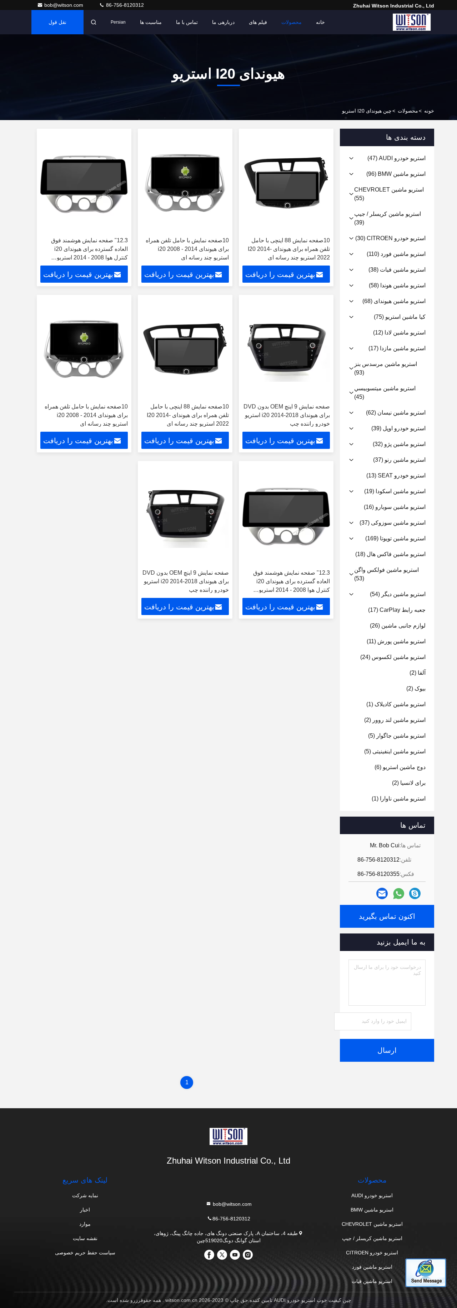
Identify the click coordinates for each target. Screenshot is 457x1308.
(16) (395, 507)
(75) (400, 317)
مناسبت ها (151, 22)
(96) (396, 174)
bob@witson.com (64, 5)
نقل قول (57, 22)
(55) (389, 194)
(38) (397, 270)
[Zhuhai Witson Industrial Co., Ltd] (411, 22)
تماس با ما (187, 22)
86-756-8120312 (124, 5)
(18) (390, 554)
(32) (399, 444)
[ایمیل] (382, 893)
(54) (398, 594)
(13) (396, 475)
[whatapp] (398, 893)
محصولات (291, 22)
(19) (395, 491)
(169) (395, 538)
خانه (320, 22)
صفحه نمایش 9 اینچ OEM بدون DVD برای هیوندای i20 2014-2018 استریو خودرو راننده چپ (286, 415)
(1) (396, 704)
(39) (387, 218)
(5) (397, 736)
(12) (399, 333)
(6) (400, 767)
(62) (396, 413)
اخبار (85, 1210)
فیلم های (258, 22)
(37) (399, 460)
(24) (393, 657)
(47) (396, 158)
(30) (390, 238)
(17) (397, 348)
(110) (396, 254)
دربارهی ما (223, 22)
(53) (386, 574)
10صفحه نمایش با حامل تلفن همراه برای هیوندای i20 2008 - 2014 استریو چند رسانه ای (187, 249)
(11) (396, 641)
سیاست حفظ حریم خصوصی (85, 1252)
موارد (85, 1224)
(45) (385, 392)
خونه (429, 111)
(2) (418, 673)
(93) (385, 368)
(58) (397, 285)
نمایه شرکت (85, 1195)
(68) (394, 301)
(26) (398, 626)
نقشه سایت (85, 1238)
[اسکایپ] (415, 893)
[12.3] (84, 182)
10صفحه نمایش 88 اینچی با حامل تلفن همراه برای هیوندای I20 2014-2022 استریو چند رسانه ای (289, 249)
